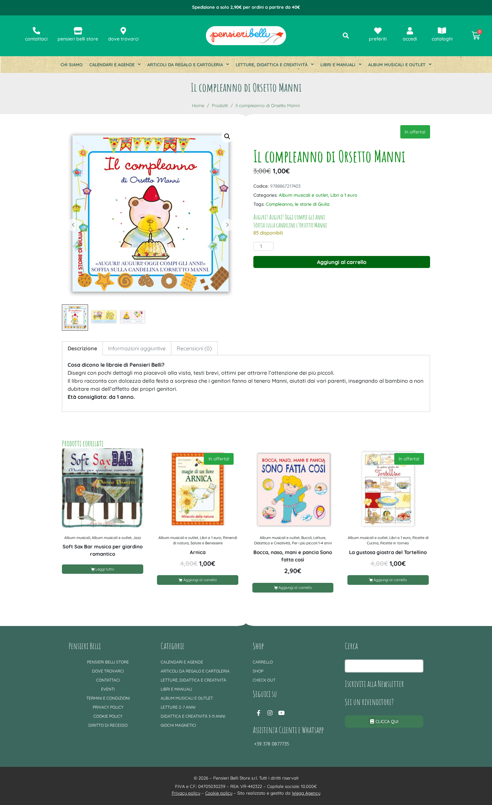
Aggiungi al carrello (341, 262)
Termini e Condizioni (108, 698)
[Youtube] (281, 713)
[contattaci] (36, 30)
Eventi (108, 689)
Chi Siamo (72, 64)
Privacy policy (108, 707)
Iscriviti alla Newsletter (374, 683)
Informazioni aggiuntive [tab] (137, 348)
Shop (258, 671)
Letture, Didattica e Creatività (272, 64)
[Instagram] (269, 713)
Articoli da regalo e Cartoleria (185, 64)
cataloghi (442, 39)
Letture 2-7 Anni (178, 707)
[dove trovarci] (123, 30)
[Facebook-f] (258, 713)
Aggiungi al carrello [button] (200, 579)
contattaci (36, 39)
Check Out (264, 680)
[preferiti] (378, 30)
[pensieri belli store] (78, 30)
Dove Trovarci (108, 671)
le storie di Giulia (312, 204)
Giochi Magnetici (178, 725)
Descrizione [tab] (82, 348)
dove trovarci (123, 39)
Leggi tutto (104, 569)
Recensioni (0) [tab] (194, 348)
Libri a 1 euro (343, 195)
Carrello (263, 661)
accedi (410, 39)
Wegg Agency (306, 793)
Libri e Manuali (337, 64)
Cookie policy (107, 716)
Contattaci (108, 680)
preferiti (378, 39)
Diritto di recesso (108, 725)
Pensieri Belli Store (108, 661)
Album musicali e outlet (396, 64)
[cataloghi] (442, 30)
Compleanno (279, 204)
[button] (227, 136)
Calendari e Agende (112, 64)
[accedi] (410, 30)
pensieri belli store (78, 39)
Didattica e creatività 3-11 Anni (193, 716)
